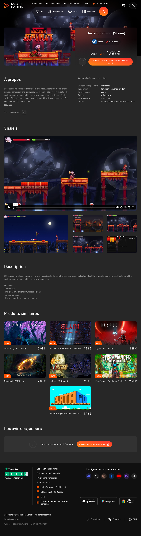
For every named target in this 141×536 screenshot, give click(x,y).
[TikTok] (134, 476)
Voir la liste (105, 85)
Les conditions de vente (47, 468)
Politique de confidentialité (48, 473)
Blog (86, 3)
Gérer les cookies (11, 519)
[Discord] (88, 476)
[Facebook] (111, 476)
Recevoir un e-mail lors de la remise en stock (110, 61)
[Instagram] (104, 476)
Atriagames (106, 95)
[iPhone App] (89, 501)
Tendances (37, 3)
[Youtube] (119, 476)
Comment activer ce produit (113, 89)
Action (103, 101)
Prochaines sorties (72, 3)
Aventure (111, 101)
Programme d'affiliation (47, 478)
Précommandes (53, 3)
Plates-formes (129, 101)
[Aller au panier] (123, 5)
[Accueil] (13, 5)
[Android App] (108, 501)
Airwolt (104, 92)
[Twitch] (126, 476)
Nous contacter (43, 482)
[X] (96, 476)
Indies (119, 101)
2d (24, 112)
